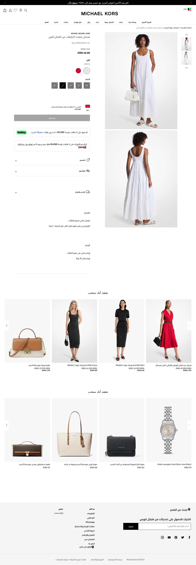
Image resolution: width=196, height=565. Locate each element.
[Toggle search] (25, 10)
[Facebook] (189, 537)
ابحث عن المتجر (178, 509)
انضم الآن (77, 109)
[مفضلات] (15, 10)
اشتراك (130, 526)
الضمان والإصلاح (88, 535)
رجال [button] (88, 22)
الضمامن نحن (89, 539)
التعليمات (91, 513)
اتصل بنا (92, 543)
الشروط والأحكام (97, 559)
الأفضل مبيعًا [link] (109, 22)
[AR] (189, 10)
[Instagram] (162, 537)
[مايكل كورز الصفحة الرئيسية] (100, 15)
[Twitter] (182, 537)
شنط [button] (121, 22)
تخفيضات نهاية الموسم (171, 28)
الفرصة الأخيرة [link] (146, 22)
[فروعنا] (20, 10)
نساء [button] (97, 22)
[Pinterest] (175, 537)
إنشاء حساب (58, 513)
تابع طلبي (91, 517)
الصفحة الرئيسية (186, 28)
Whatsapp (90, 522)
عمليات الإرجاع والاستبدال (85, 526)
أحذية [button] (56, 22)
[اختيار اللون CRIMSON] (78, 70)
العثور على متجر (85, 546)
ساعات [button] (66, 22)
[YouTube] (169, 537)
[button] (189, 325)
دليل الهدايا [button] (78, 22)
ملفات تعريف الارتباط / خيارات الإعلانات (71, 559)
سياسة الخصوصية (115, 559)
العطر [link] (46, 22)
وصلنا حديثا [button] (132, 22)
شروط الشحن (89, 530)
